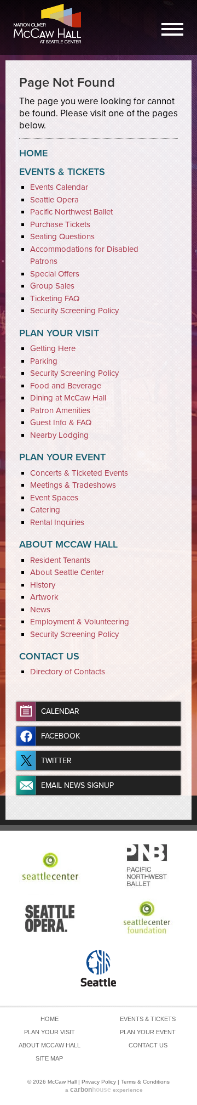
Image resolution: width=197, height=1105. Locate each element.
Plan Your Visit (59, 333)
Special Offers (54, 274)
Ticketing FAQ (54, 298)
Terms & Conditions (145, 1082)
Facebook (60, 736)
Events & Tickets (62, 172)
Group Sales (52, 286)
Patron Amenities (60, 410)
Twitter (56, 760)
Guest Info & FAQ (60, 422)
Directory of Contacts (67, 671)
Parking (43, 361)
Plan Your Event (62, 457)
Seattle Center (50, 866)
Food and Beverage (65, 386)
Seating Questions (62, 236)
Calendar (60, 711)
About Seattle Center (67, 572)
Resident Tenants (60, 560)
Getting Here (53, 348)
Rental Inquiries (57, 522)
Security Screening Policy (74, 310)
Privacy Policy (99, 1082)
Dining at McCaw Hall (68, 398)
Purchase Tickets (60, 224)
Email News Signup (77, 785)
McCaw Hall (49, 26)
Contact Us (49, 656)
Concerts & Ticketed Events (79, 473)
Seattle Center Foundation (147, 917)
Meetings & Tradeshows (73, 485)
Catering (45, 510)
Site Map (49, 1058)
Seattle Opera (54, 200)
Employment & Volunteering (79, 622)
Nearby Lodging (59, 435)
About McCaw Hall (68, 544)
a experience (104, 1089)
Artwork (44, 597)
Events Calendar (59, 187)
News (40, 609)
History (42, 585)
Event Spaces (54, 498)
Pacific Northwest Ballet (71, 212)
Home (33, 153)
